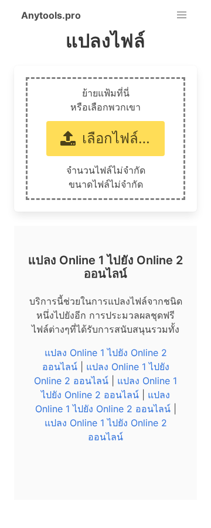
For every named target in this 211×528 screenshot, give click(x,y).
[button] (181, 15)
